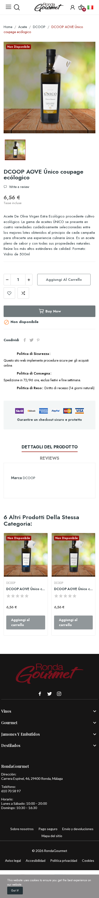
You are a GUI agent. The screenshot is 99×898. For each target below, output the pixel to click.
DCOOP (29, 477)
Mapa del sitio (52, 836)
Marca (16, 478)
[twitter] (49, 694)
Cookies (88, 860)
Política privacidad (63, 860)
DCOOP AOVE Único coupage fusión (25, 589)
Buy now (53, 311)
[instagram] (59, 694)
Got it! (15, 890)
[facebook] (39, 694)
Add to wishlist (9, 293)
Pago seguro (47, 829)
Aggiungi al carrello (64, 279)
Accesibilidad (35, 860)
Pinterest (38, 340)
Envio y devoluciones (77, 829)
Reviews (49, 458)
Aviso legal (13, 860)
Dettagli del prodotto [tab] (50, 447)
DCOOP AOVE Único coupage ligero (73, 589)
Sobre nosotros (22, 829)
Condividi (24, 340)
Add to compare (23, 293)
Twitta (31, 340)
